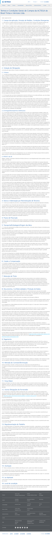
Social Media (41, 513)
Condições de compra (30, 523)
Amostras (28, 500)
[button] (49, 5)
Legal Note (16, 522)
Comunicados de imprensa (31, 513)
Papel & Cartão (17, 493)
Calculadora (17, 499)
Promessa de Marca (30, 508)
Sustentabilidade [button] (20, 5)
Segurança (28, 505)
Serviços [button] (14, 5)
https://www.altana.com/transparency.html (10, 336)
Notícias (16, 513)
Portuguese (35, 1)
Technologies (41, 495)
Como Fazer (17, 500)
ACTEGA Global (17, 508)
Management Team (18, 510)
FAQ (39, 505)
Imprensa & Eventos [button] (37, 5)
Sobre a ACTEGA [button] (29, 5)
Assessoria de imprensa (42, 514)
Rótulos (40, 493)
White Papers (41, 499)
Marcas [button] (9, 5)
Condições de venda (42, 520)
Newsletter (28, 514)
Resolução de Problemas (30, 499)
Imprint (16, 523)
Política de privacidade (18, 520)
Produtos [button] (3, 5)
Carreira (28, 510)
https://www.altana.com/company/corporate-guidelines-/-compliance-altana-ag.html (20, 395)
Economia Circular (17, 504)
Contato (3, 517)
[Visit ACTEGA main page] (6, 2)
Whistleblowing (41, 522)
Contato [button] (44, 5)
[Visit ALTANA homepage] (45, 533)
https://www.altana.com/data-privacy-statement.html (39, 334)
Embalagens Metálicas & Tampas (32, 495)
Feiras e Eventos (17, 514)
